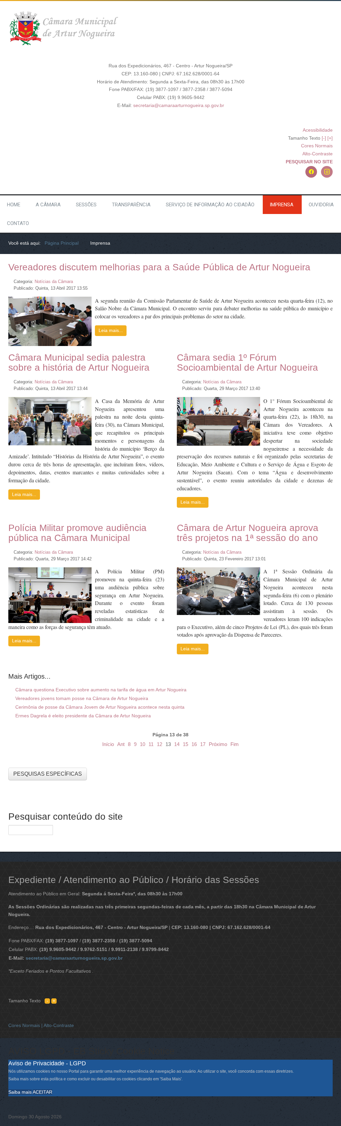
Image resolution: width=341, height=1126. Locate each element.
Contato (18, 223)
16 (194, 744)
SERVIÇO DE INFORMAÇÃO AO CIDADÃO (210, 205)
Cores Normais (317, 145)
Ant (121, 744)
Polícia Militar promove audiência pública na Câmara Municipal (77, 533)
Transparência (131, 205)
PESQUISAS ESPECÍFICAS (47, 774)
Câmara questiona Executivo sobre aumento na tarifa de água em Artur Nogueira (100, 689)
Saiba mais (20, 1092)
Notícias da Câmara (54, 281)
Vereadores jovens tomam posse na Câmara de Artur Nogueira (81, 698)
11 (151, 744)
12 (159, 744)
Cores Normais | (26, 1025)
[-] (324, 138)
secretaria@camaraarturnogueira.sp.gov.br (178, 105)
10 (142, 744)
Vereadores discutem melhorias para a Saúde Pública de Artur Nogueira (159, 267)
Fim (234, 744)
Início (108, 744)
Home (13, 205)
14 (176, 744)
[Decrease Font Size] (47, 1000)
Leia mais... (111, 330)
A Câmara (48, 205)
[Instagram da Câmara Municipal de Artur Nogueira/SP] (327, 172)
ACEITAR (42, 1092)
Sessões (86, 205)
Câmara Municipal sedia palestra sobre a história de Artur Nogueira (79, 362)
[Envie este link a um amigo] (331, 279)
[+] (330, 138)
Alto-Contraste (317, 153)
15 (185, 744)
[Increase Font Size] (54, 1000)
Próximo (218, 744)
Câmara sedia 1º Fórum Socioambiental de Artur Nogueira (247, 362)
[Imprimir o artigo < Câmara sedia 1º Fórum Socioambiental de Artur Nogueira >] (323, 379)
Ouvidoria (321, 205)
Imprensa (281, 205)
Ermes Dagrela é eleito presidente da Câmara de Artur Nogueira (82, 715)
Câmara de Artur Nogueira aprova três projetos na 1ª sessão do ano (247, 533)
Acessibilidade (318, 130)
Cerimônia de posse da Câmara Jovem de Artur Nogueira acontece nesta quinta (99, 707)
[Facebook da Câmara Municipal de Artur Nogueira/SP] (311, 172)
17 (202, 744)
